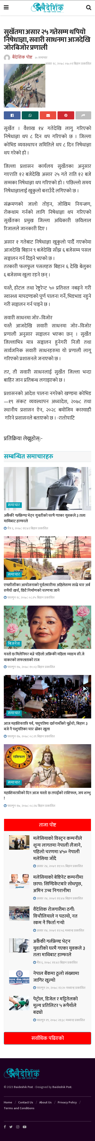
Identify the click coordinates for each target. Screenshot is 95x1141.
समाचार (42, 57)
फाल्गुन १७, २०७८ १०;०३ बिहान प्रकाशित (31, 667)
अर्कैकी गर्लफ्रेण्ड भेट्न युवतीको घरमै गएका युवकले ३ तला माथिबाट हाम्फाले (44, 518)
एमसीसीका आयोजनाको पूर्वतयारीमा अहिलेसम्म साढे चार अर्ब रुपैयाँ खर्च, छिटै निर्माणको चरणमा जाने (47, 588)
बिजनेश (14, 643)
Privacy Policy (67, 1102)
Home (8, 1102)
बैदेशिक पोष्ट (22, 57)
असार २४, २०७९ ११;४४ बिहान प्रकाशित (59, 898)
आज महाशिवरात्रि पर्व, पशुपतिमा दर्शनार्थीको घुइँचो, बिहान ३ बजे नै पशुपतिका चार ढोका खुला (45, 726)
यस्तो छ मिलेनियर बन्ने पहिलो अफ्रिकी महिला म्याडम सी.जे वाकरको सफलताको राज (44, 657)
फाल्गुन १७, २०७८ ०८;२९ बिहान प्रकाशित (31, 736)
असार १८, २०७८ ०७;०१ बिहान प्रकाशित (68, 63)
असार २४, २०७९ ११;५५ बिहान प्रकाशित (59, 866)
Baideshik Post (23, 1087)
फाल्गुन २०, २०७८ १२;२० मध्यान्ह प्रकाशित (60, 988)
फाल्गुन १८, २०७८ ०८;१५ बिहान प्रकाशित (30, 597)
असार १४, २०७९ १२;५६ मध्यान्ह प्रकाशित (60, 930)
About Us (45, 1102)
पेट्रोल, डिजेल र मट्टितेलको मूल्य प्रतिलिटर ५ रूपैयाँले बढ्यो (55, 1005)
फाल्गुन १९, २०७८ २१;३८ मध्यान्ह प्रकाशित (60, 1020)
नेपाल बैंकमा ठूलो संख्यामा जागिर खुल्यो (56, 977)
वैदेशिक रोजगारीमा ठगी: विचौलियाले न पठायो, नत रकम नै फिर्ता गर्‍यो (55, 916)
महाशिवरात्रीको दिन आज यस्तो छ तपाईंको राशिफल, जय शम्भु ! (47, 796)
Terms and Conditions (19, 1108)
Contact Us (25, 1102)
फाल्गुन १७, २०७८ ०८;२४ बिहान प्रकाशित (31, 806)
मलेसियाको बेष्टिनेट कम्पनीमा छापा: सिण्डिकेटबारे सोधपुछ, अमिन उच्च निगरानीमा (58, 884)
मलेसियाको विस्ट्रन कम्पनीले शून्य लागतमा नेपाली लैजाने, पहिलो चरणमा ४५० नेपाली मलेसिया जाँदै (57, 849)
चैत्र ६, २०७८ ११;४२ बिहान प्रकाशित (27, 528)
